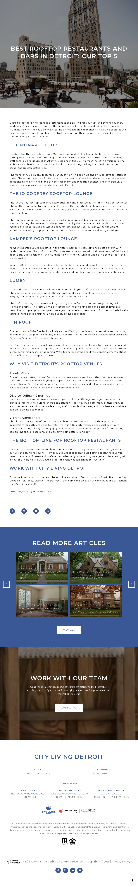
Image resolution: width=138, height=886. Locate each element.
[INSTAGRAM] (65, 870)
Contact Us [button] (69, 708)
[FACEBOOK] (58, 870)
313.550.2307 (100, 773)
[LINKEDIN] (72, 870)
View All (69, 630)
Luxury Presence (72, 861)
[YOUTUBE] (80, 870)
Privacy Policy (121, 861)
